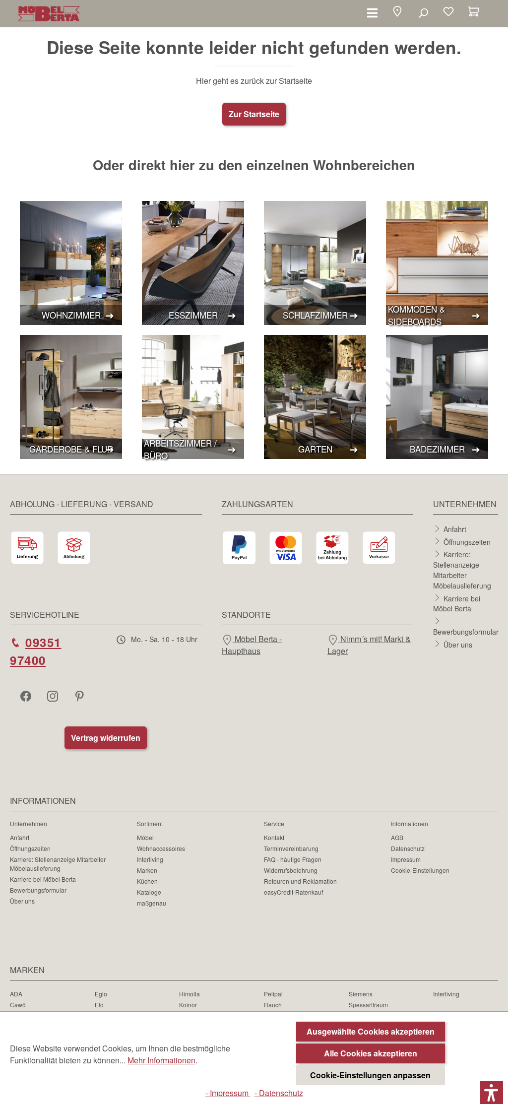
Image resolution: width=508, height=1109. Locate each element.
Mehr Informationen (161, 1060)
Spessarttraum (368, 1004)
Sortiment (150, 823)
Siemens (361, 993)
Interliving (150, 859)
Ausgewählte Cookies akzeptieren (371, 1031)
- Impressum (228, 1093)
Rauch (273, 1004)
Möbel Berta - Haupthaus (252, 644)
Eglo (101, 993)
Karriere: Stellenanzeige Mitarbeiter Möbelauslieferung (462, 569)
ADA (16, 993)
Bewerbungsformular (466, 632)
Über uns (458, 644)
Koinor (188, 1004)
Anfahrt (455, 529)
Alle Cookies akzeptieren (370, 1053)
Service (274, 823)
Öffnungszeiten (467, 541)
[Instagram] (53, 696)
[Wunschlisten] (448, 12)
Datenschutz (408, 848)
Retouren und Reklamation (300, 881)
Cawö (18, 1004)
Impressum (406, 859)
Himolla (189, 993)
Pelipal (273, 993)
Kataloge (149, 892)
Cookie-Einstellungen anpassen (370, 1075)
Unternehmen (28, 823)
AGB (397, 837)
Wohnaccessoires (161, 848)
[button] (397, 12)
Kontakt (274, 837)
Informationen (409, 823)
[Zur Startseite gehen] (49, 13)
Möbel (145, 837)
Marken (147, 870)
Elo (99, 1004)
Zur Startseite (254, 114)
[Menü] (372, 12)
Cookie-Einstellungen (420, 870)
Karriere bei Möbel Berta (456, 603)
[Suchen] (423, 12)
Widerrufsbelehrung (291, 870)
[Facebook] (27, 696)
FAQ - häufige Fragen (292, 859)
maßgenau (151, 903)
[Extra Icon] (80, 696)
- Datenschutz (278, 1093)
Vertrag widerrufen (105, 737)
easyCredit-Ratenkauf (293, 892)
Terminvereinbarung (291, 848)
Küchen (147, 881)
